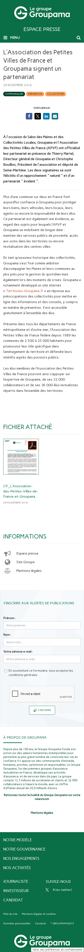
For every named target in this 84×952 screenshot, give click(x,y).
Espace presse (27, 553)
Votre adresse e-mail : (18, 651)
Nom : (7, 635)
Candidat (13, 900)
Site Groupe (25, 562)
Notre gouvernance (24, 849)
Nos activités (17, 867)
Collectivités (55, 94)
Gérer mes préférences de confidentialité (57, 949)
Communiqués (14, 94)
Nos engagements (21, 858)
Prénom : (9, 618)
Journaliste (15, 881)
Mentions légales (29, 571)
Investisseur (16, 890)
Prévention (35, 94)
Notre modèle (17, 840)
